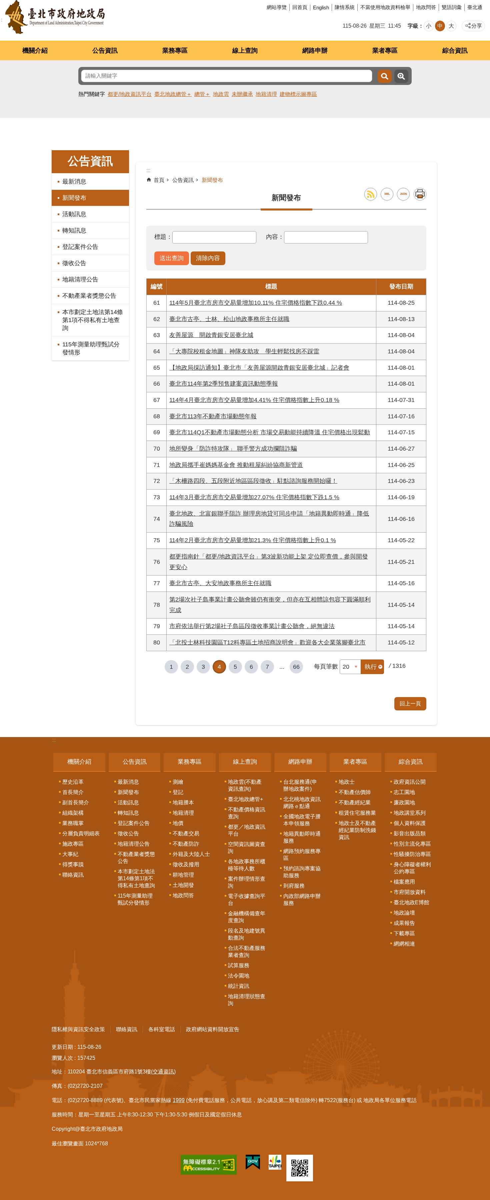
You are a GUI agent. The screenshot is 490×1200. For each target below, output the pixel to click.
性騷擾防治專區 (412, 854)
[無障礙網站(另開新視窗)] (209, 1166)
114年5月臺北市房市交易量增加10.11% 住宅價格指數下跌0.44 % (255, 302)
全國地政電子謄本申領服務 (302, 820)
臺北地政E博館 (411, 902)
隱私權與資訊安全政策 (78, 1029)
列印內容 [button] (420, 194)
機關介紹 (35, 50)
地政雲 (221, 94)
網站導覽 (277, 7)
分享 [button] (476, 26)
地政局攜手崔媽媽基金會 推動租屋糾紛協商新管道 (236, 465)
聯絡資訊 (73, 875)
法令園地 (238, 976)
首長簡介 (73, 792)
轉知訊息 (74, 230)
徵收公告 (74, 263)
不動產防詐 (186, 844)
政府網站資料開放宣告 (212, 1029)
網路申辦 (315, 50)
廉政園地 (404, 802)
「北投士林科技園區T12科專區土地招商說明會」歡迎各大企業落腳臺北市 (267, 642)
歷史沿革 (73, 782)
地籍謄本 (183, 802)
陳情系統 (345, 7)
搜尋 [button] (385, 76)
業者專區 (385, 50)
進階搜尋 (401, 76)
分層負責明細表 (81, 833)
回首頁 (299, 7)
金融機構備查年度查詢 (246, 917)
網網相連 (404, 944)
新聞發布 (74, 198)
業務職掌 (73, 823)
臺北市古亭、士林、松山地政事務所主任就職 (229, 319)
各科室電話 (161, 1029)
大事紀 (70, 854)
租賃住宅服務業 (357, 813)
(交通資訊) (163, 1071)
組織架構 (73, 813)
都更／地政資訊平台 (246, 830)
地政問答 (426, 7)
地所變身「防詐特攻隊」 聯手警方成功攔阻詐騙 (233, 448)
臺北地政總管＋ (173, 94)
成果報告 (404, 923)
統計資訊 (238, 986)
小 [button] (428, 26)
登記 (178, 792)
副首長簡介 (75, 802)
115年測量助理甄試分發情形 (91, 348)
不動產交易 (186, 833)
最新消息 (74, 181)
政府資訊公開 (410, 782)
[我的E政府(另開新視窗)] (253, 1164)
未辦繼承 (242, 94)
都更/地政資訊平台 (130, 94)
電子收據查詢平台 (246, 899)
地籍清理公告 (80, 279)
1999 (179, 1100)
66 (296, 666)
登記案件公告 (80, 246)
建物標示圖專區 (298, 94)
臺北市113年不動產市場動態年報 (213, 416)
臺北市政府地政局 (55, 17)
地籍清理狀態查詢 (246, 1000)
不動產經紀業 (355, 802)
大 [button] (451, 26)
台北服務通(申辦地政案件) (300, 785)
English (321, 7)
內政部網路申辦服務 (302, 899)
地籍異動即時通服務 (302, 837)
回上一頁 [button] (410, 703)
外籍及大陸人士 (191, 854)
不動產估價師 (355, 792)
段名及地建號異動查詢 (246, 934)
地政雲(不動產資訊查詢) (245, 785)
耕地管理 (183, 875)
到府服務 (294, 886)
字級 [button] (413, 26)
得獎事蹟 (73, 864)
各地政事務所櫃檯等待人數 (246, 865)
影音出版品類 (410, 833)
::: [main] (148, 170)
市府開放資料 (410, 892)
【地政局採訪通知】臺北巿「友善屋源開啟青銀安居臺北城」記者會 (259, 367)
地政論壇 (404, 913)
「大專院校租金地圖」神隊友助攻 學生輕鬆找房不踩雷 (244, 351)
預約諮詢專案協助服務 (302, 872)
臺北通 (474, 7)
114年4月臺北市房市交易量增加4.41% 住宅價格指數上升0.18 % (254, 400)
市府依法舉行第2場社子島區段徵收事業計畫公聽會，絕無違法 (252, 626)
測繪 (178, 782)
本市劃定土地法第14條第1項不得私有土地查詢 (92, 320)
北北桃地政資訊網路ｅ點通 (302, 802)
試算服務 (238, 965)
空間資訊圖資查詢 (246, 847)
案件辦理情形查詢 (246, 882)
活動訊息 (74, 214)
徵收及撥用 (186, 864)
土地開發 (183, 885)
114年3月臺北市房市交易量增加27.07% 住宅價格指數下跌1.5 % (254, 497)
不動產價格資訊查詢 (246, 813)
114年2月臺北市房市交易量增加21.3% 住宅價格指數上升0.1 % (252, 540)
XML (387, 194)
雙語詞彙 (452, 7)
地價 (178, 823)
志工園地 (404, 792)
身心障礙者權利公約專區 (412, 868)
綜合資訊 (455, 50)
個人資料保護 (410, 823)
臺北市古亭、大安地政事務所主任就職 (220, 583)
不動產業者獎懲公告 (89, 295)
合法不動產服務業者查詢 (246, 951)
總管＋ (202, 94)
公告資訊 (105, 50)
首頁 (159, 180)
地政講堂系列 (410, 813)
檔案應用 (404, 882)
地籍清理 (266, 94)
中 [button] (440, 26)
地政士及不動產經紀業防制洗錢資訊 (357, 830)
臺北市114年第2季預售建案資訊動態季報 (223, 383)
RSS (370, 194)
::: (54, 740)
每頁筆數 (326, 666)
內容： (275, 236)
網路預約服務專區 (302, 854)
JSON (403, 194)
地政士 (347, 782)
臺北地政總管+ (245, 799)
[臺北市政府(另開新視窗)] (275, 1163)
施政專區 (73, 844)
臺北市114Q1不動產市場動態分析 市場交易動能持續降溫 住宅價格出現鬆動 (269, 432)
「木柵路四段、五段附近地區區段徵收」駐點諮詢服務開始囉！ (253, 481)
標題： (163, 236)
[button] (171, 258)
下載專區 (404, 933)
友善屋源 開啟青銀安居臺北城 (211, 335)
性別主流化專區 (412, 844)
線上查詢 (245, 50)
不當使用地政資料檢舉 (385, 7)
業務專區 (175, 50)
